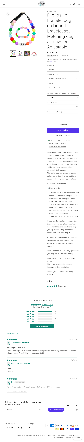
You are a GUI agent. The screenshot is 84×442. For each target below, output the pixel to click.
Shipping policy (59, 437)
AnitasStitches (27, 435)
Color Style (50, 65)
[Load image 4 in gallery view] (34, 54)
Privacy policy (61, 435)
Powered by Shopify (38, 435)
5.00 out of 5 (47, 305)
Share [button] (51, 281)
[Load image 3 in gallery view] (27, 54)
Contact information (72, 437)
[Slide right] (39, 53)
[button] (4, 3)
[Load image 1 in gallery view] (13, 54)
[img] (12, 340)
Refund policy (51, 435)
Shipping (50, 55)
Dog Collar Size (52, 74)
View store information (57, 147)
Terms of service (73, 435)
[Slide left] (7, 53)
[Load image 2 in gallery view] (20, 54)
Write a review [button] (42, 326)
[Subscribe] (39, 409)
